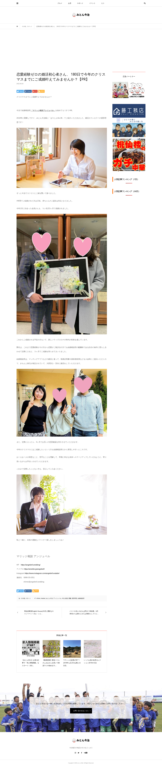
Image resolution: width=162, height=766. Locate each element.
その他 (23, 598)
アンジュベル (57, 598)
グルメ (60, 3)
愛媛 (70, 598)
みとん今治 (49, 598)
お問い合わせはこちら (81, 711)
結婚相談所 (81, 598)
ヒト (102, 3)
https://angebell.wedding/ (30, 565)
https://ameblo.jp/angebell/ (34, 569)
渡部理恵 (74, 598)
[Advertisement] (81, 55)
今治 (63, 598)
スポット (80, 3)
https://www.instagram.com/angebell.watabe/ (42, 573)
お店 (69, 3)
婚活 (66, 598)
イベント (92, 3)
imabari (43, 598)
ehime (38, 598)
